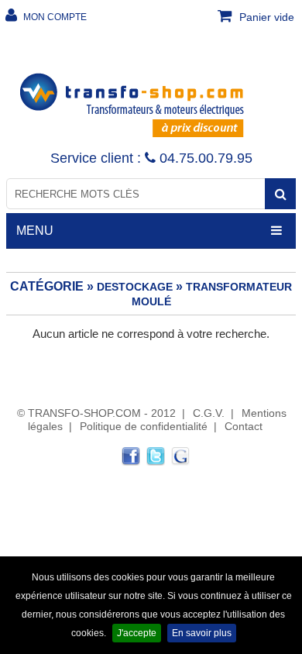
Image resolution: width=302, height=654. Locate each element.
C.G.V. (209, 413)
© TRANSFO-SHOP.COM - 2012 (96, 413)
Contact (244, 426)
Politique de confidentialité (144, 426)
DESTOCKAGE (135, 287)
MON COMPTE (54, 17)
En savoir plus (202, 633)
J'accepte (136, 633)
